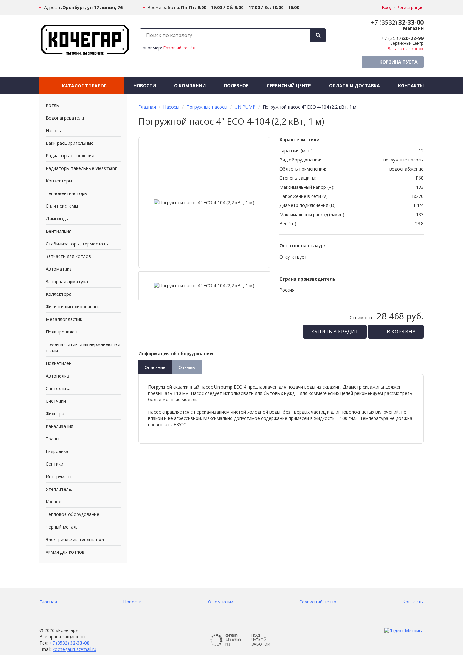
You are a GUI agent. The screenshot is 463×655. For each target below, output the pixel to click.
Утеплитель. (59, 489)
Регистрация (410, 7)
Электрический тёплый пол (75, 539)
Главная (147, 107)
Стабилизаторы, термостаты (77, 244)
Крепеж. (54, 502)
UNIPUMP (245, 107)
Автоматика (59, 269)
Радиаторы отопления (70, 156)
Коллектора (58, 294)
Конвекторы (59, 181)
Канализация (59, 426)
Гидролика (57, 451)
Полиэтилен (58, 363)
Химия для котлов (65, 552)
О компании (190, 85)
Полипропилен (61, 332)
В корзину (400, 331)
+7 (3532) (397, 22)
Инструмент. (59, 476)
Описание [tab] (155, 367)
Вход (387, 7)
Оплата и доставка (354, 85)
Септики (54, 464)
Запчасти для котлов (68, 256)
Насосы (54, 130)
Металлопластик (64, 319)
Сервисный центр (289, 85)
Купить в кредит (334, 331)
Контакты (411, 85)
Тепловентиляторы (67, 193)
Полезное (236, 85)
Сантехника (58, 388)
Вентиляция (58, 231)
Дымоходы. (58, 218)
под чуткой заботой (260, 640)
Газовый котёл (179, 48)
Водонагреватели (65, 118)
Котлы (53, 105)
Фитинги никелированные (73, 307)
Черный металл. (63, 527)
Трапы (52, 439)
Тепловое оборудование (72, 514)
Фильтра (55, 414)
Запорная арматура (67, 281)
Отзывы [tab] (187, 367)
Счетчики (56, 401)
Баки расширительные (70, 143)
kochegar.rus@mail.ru (74, 649)
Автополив (57, 376)
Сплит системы (62, 206)
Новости (145, 85)
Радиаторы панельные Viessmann (81, 168)
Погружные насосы (206, 107)
